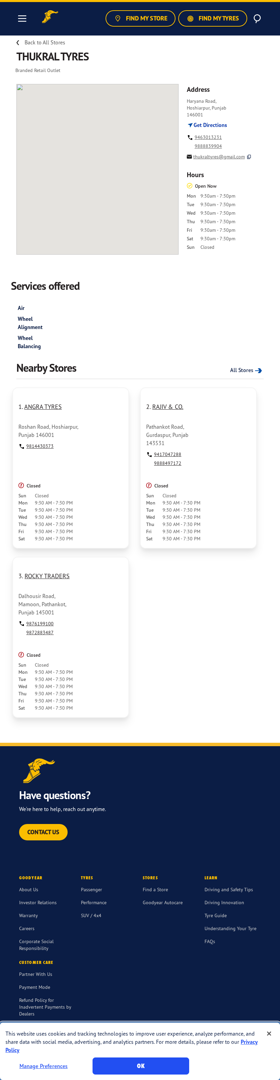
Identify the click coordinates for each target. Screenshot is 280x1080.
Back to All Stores (45, 42)
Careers (26, 928)
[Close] (269, 1033)
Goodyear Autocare (163, 902)
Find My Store (146, 18)
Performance (94, 902)
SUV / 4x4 (91, 915)
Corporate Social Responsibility (36, 944)
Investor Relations (38, 902)
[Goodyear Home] (50, 17)
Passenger (91, 889)
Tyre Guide (216, 915)
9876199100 (40, 623)
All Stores (241, 370)
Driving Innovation (224, 902)
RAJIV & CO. (167, 406)
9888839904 (208, 146)
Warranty (28, 915)
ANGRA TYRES (43, 406)
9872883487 (40, 632)
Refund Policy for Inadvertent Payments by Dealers (45, 1007)
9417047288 (167, 454)
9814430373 (40, 446)
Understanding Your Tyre (230, 928)
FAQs (210, 941)
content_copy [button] (249, 157)
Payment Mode (34, 987)
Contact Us (43, 832)
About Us (28, 889)
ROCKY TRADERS (47, 576)
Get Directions (209, 125)
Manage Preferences (43, 1066)
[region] (140, 1051)
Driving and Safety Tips (229, 889)
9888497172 (167, 463)
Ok (140, 1066)
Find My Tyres (218, 18)
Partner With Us (35, 974)
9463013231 (208, 137)
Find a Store (155, 889)
